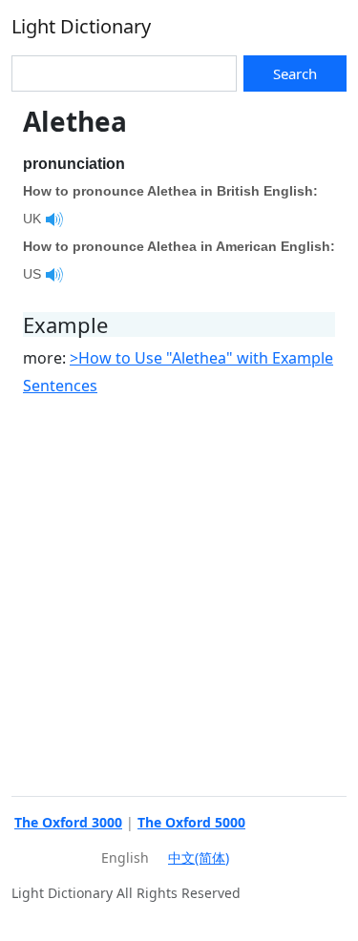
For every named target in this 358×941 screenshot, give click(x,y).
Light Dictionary (81, 26)
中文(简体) (198, 857)
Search (295, 73)
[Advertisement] (179, 594)
